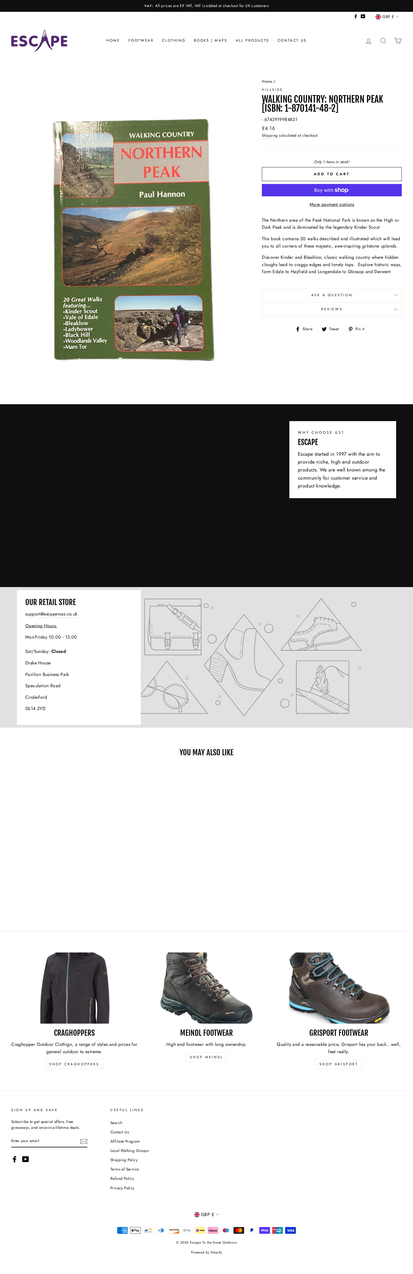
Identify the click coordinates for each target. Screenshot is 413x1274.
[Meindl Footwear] (207, 987)
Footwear (141, 40)
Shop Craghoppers (74, 1064)
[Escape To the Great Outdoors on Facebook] (14, 1159)
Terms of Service (124, 1169)
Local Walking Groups (129, 1150)
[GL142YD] (206, 657)
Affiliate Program (125, 1141)
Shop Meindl (206, 1057)
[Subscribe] (83, 1141)
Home (113, 40)
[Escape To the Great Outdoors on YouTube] (25, 1159)
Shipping (270, 135)
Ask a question (331, 295)
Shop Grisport (338, 1064)
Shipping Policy (124, 1160)
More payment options (332, 204)
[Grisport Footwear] (339, 987)
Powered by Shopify (206, 1252)
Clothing (174, 40)
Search (116, 1122)
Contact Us (292, 40)
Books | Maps (210, 40)
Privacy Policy (122, 1188)
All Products (252, 40)
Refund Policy (122, 1178)
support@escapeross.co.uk (51, 614)
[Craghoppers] (74, 987)
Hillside (272, 89)
